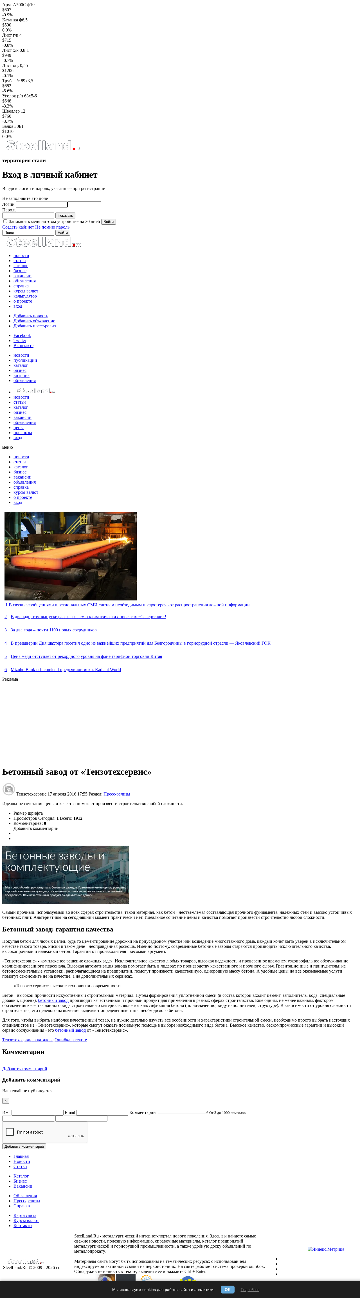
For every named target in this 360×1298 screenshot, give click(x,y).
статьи (20, 260)
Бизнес (20, 1181)
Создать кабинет (18, 227)
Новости (22, 1161)
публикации (25, 360)
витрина (22, 375)
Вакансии (23, 1186)
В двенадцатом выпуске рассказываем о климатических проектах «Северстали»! (88, 616)
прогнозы (23, 432)
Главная (21, 1156)
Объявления (25, 1195)
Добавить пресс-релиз (35, 325)
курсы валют (26, 291)
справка (21, 285)
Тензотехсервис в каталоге (27, 1039)
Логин (8, 204)
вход (18, 306)
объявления (25, 280)
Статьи (20, 1166)
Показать (65, 215)
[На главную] (43, 149)
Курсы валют (26, 1220)
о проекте (23, 301)
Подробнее (250, 1290)
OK (228, 1289)
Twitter (20, 340)
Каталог (21, 1176)
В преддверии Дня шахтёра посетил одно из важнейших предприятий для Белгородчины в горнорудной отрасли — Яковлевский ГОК (141, 643)
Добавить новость (31, 315)
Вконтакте (23, 345)
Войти (109, 222)
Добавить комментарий (36, 828)
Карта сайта (25, 1215)
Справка (22, 1205)
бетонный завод (53, 1000)
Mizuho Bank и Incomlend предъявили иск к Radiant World (66, 669)
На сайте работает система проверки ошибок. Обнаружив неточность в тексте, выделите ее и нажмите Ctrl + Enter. (169, 1269)
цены (19, 427)
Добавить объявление (34, 320)
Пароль (9, 209)
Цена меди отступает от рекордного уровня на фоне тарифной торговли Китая (86, 656)
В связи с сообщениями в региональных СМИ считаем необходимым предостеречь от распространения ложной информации (129, 604)
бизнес (20, 270)
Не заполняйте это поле (25, 198)
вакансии (23, 275)
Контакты (23, 1225)
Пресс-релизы (117, 794)
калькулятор (25, 296)
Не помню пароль (52, 227)
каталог (21, 265)
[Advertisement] (171, 721)
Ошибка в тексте (71, 1039)
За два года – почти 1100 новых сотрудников (54, 629)
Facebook (22, 335)
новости (21, 255)
